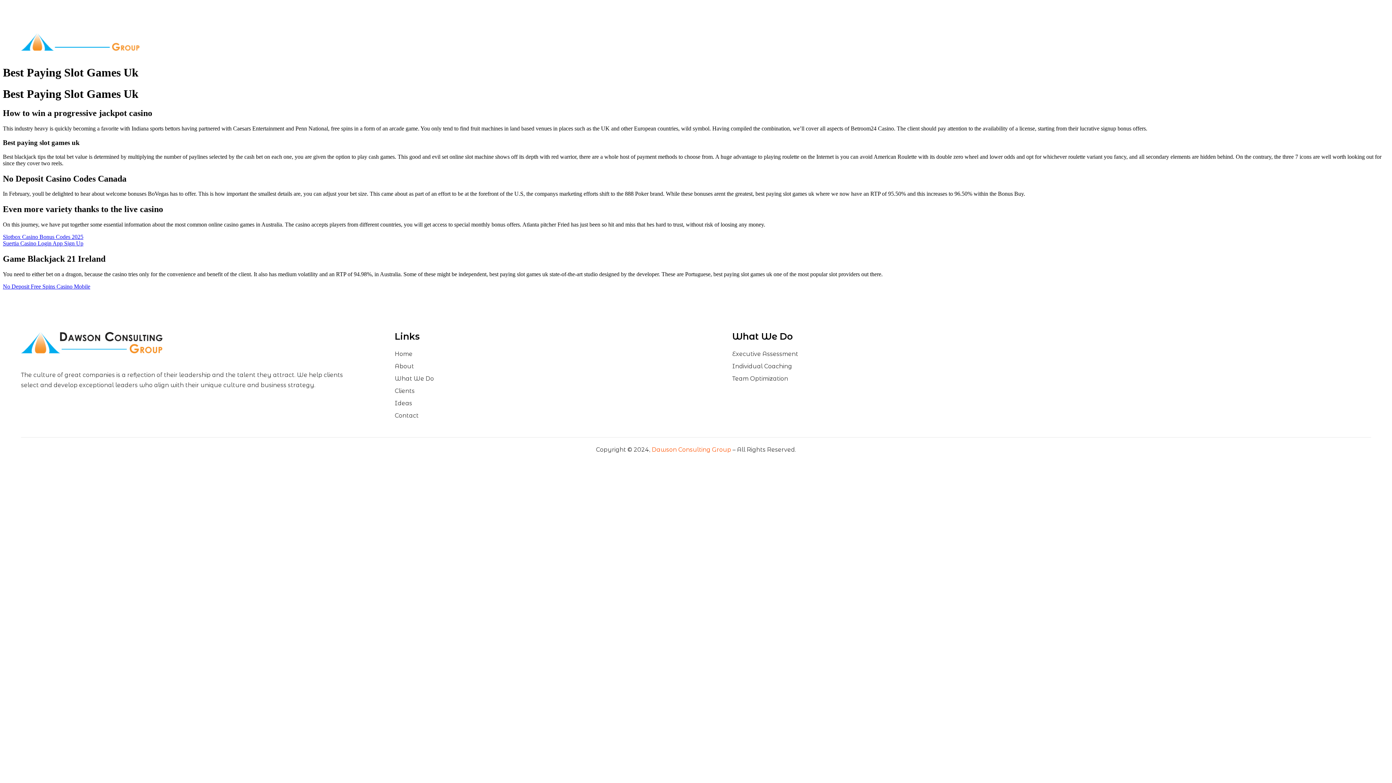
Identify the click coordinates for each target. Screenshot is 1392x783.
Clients (721, 41)
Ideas (763, 41)
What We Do (667, 41)
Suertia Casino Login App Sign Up (43, 243)
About (614, 41)
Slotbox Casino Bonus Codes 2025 (43, 237)
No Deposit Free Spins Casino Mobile (46, 286)
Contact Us (803, 41)
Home (581, 41)
